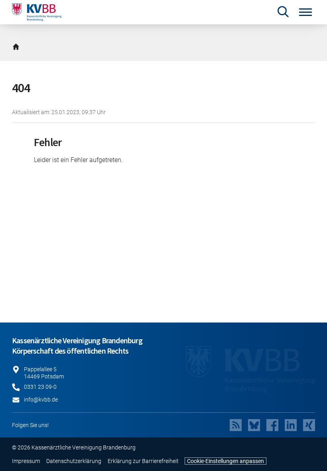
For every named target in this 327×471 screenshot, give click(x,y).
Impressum (26, 461)
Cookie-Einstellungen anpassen (225, 461)
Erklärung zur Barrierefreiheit (143, 461)
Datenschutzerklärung (73, 461)
